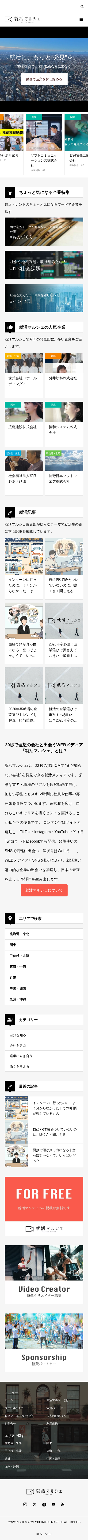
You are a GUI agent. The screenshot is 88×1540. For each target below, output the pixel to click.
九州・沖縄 (18, 999)
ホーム (9, 1400)
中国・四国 (18, 988)
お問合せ (10, 1423)
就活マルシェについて (44, 890)
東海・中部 (18, 966)
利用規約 (52, 1423)
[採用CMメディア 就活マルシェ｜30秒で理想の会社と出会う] (22, 20)
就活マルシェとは (57, 1400)
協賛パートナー (56, 1408)
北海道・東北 (19, 934)
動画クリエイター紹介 (19, 1415)
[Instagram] (25, 1504)
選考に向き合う (21, 1056)
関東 (13, 945)
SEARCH (82, 6)
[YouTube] (53, 1504)
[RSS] (63, 1504)
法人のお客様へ (56, 1415)
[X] (34, 1504)
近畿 (13, 977)
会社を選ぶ (18, 1045)
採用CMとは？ (14, 1408)
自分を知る (18, 1035)
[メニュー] (81, 19)
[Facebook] (44, 1504)
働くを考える (19, 1066)
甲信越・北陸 (19, 956)
